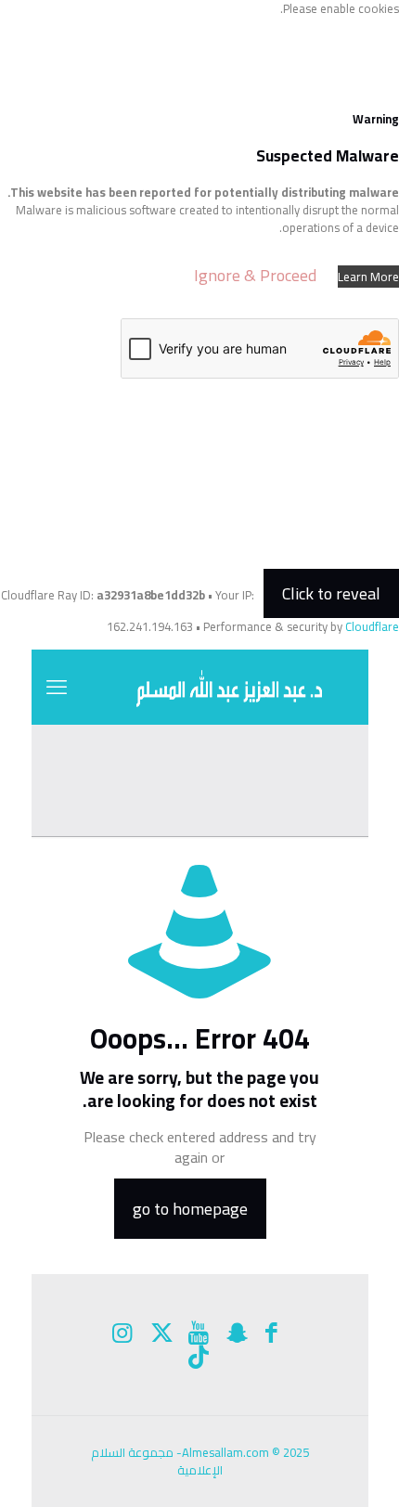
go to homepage (190, 1208)
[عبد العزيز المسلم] (200, 687)
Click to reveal (331, 593)
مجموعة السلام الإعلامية (157, 1461)
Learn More (368, 276)
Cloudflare (372, 626)
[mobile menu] (56, 686)
